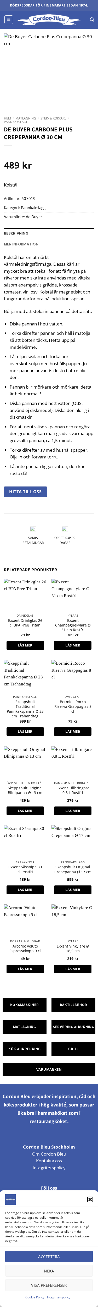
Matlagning (25, 118)
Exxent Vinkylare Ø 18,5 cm (73, 948)
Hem (7, 118)
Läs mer (25, 645)
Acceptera (49, 1256)
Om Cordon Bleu (49, 1154)
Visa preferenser (49, 1285)
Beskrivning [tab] (16, 233)
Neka (49, 1270)
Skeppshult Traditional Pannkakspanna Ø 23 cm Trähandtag (25, 708)
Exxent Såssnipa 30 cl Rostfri (25, 869)
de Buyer (34, 216)
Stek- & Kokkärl (53, 118)
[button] (90, 1199)
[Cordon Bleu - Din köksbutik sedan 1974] (49, 20)
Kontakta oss (49, 1161)
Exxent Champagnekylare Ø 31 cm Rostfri (73, 625)
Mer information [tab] (21, 244)
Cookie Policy (34, 1297)
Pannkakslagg (16, 122)
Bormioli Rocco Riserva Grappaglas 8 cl (72, 706)
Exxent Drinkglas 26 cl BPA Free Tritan (25, 623)
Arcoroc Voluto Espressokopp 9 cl (25, 948)
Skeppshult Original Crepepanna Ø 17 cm (72, 869)
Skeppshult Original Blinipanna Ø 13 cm (25, 790)
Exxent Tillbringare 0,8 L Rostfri (72, 790)
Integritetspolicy (58, 1297)
